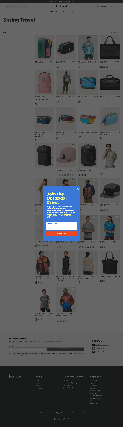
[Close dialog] (77, 188)
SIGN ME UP (61, 233)
